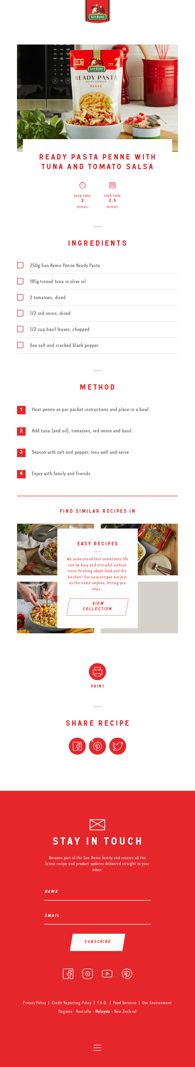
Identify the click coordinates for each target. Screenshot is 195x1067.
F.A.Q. (102, 1002)
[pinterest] (127, 972)
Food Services (125, 1002)
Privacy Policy (34, 1002)
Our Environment (157, 1002)
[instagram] (87, 972)
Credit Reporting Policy (72, 1002)
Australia (84, 1011)
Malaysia (103, 1011)
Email (53, 916)
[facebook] (68, 972)
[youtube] (107, 972)
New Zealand (125, 1011)
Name (52, 892)
